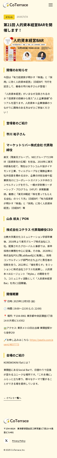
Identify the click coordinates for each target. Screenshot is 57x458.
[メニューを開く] (50, 5)
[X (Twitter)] (6, 440)
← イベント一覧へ (12, 397)
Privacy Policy (18, 440)
